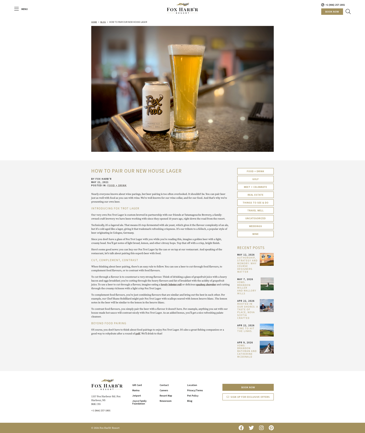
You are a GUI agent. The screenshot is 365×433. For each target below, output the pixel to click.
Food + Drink (117, 185)
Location (192, 385)
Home (94, 22)
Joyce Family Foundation (139, 402)
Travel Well (255, 210)
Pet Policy (192, 395)
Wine (255, 234)
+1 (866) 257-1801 (335, 4)
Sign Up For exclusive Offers (250, 397)
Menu (24, 9)
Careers (164, 390)
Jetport (136, 395)
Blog (103, 22)
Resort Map (166, 395)
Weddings (255, 226)
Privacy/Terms (195, 390)
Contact (164, 385)
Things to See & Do (255, 202)
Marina (135, 390)
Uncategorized (255, 218)
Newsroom (166, 400)
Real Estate (255, 194)
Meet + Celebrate (255, 187)
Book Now (332, 11)
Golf (255, 179)
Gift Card (137, 385)
